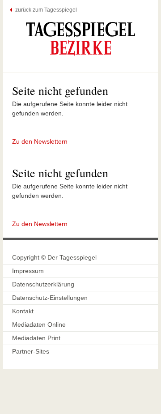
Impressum (28, 270)
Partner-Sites (30, 351)
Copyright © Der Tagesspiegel (54, 257)
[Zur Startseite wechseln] (80, 38)
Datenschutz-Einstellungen (50, 297)
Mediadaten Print (36, 337)
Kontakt (23, 311)
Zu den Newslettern (40, 141)
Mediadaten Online (39, 324)
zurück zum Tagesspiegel (46, 10)
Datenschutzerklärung (43, 284)
